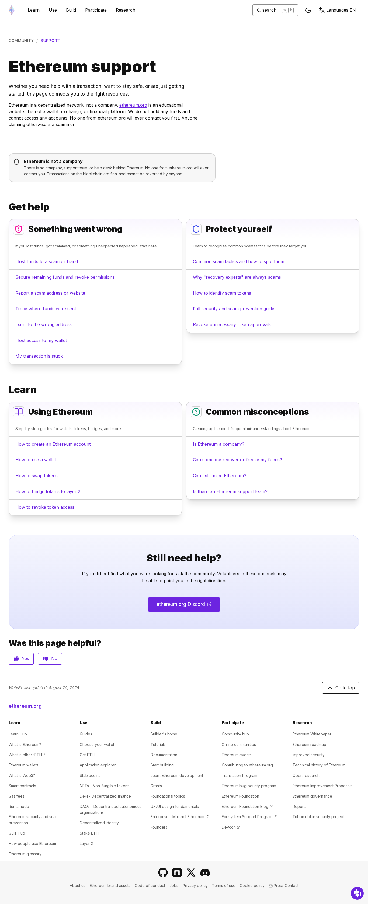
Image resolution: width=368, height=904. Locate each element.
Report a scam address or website (50, 293)
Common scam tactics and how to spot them (238, 261)
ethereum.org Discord (188, 606)
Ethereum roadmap (309, 744)
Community (21, 40)
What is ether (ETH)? (27, 754)
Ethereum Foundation (240, 796)
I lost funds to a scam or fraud (46, 261)
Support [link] (50, 40)
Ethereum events (237, 754)
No (54, 658)
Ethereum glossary (25, 853)
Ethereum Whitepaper (312, 734)
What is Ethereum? (25, 744)
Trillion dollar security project (318, 816)
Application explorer (98, 765)
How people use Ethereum (32, 843)
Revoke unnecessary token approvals (232, 324)
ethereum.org (133, 105)
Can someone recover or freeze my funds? (237, 459)
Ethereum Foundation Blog (247, 806)
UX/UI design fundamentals (175, 806)
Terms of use (223, 885)
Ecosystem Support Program (249, 816)
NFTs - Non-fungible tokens (104, 785)
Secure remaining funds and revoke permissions (64, 277)
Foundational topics (168, 796)
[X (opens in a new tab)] (191, 872)
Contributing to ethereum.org (247, 765)
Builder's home (164, 734)
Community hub (235, 734)
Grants (156, 785)
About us (77, 885)
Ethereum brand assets (110, 885)
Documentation (164, 754)
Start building (162, 765)
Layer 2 (86, 843)
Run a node (19, 806)
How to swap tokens (36, 475)
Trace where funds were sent (45, 308)
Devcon (231, 827)
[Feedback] (357, 893)
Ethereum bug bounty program (249, 785)
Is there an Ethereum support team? (230, 491)
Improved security (309, 754)
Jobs (173, 885)
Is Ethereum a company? (218, 444)
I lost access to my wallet (41, 340)
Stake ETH (89, 833)
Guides (86, 734)
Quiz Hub (17, 833)
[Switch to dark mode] (308, 10)
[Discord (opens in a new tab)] (205, 872)
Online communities (239, 744)
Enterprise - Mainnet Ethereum (180, 816)
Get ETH (87, 754)
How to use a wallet (35, 459)
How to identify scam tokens (222, 293)
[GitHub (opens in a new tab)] (163, 872)
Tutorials (158, 744)
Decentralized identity (99, 823)
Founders (159, 827)
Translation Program (239, 775)
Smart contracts (22, 785)
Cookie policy (252, 885)
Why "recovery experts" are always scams (237, 277)
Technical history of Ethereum (319, 765)
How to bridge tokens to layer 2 (47, 491)
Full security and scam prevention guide (233, 308)
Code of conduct (150, 885)
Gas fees (17, 796)
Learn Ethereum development (177, 775)
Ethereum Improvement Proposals (322, 785)
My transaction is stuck (39, 356)
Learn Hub (18, 734)
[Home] (12, 10)
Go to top (345, 687)
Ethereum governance (312, 796)
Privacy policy (195, 885)
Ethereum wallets (24, 765)
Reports (300, 806)
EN (341, 10)
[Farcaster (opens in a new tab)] (177, 872)
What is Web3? (22, 775)
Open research (306, 775)
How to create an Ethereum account (53, 444)
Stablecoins (90, 775)
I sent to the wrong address (43, 324)
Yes (25, 658)
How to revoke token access (44, 507)
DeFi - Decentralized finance (105, 796)
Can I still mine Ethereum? (219, 475)
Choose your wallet (97, 744)
